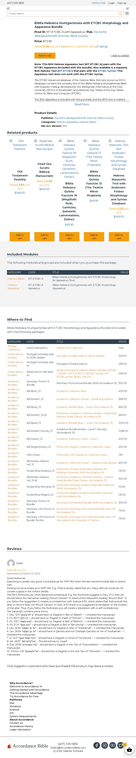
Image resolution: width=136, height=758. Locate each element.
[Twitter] (120, 745)
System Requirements (23, 716)
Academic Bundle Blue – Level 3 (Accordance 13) (85, 422)
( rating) (102, 46)
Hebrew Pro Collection (70, 347)
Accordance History (21, 726)
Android (14, 709)
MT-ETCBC (65, 70)
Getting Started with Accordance (29, 689)
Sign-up (121, 2)
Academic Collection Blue (71, 391)
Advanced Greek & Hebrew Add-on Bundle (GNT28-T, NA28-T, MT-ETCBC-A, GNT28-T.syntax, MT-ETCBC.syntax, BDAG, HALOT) (87, 373)
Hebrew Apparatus (67, 122)
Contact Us (16, 722)
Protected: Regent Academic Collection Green (84, 446)
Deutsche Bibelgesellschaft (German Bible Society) (84, 118)
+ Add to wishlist (119, 55)
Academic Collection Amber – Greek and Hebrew (85, 399)
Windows (15, 706)
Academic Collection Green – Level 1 (78, 438)
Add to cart (44, 55)
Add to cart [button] (20, 237)
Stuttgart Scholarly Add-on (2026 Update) (80, 355)
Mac (12, 703)
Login (111, 2)
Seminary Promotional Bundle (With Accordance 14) (87, 502)
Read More (81, 104)
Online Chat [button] (98, 2)
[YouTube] (112, 745)
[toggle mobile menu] (127, 13)
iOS (12, 713)
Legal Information (20, 729)
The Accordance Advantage (26, 693)
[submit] (120, 14)
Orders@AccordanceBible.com (68, 747)
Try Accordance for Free (24, 696)
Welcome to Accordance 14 (26, 686)
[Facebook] (96, 745)
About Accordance (22, 719)
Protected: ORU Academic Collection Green (82, 454)
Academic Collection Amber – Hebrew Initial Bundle (86, 462)
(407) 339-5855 (15, 2)
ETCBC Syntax (107, 70)
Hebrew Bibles (87, 122)
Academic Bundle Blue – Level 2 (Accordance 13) (85, 407)
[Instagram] (104, 745)
